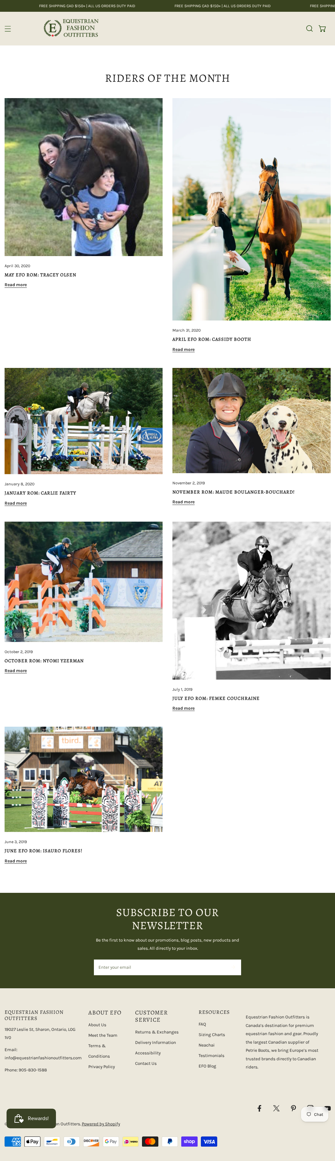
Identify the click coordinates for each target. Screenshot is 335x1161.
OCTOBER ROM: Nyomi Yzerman (44, 660)
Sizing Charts (212, 1034)
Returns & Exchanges (157, 1032)
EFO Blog (207, 1066)
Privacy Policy (101, 1066)
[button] (322, 28)
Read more (16, 284)
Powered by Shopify (101, 1123)
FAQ (202, 1024)
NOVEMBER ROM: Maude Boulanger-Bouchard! (233, 492)
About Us (97, 1024)
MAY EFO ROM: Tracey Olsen (40, 274)
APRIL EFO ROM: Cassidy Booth (211, 339)
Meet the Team (102, 1035)
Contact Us (146, 1063)
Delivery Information (155, 1042)
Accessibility (148, 1052)
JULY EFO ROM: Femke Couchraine (216, 698)
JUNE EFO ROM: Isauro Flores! (43, 850)
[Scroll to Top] (324, 1127)
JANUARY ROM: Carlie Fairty (40, 493)
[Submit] (233, 967)
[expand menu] (7, 28)
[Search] (309, 28)
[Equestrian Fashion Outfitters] (70, 28)
